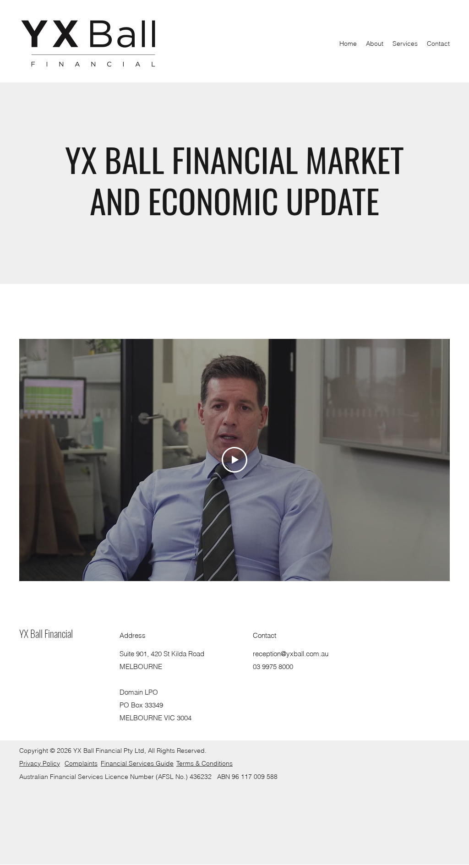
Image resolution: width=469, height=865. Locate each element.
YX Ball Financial (46, 633)
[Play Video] (234, 460)
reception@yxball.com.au (290, 653)
